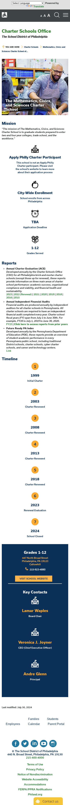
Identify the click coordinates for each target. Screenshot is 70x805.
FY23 (9, 324)
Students (52, 718)
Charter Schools (31, 47)
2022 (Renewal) (23, 294)
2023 (9, 294)
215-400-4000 (35, 757)
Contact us (50, 801)
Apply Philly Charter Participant (35, 157)
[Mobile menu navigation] (65, 15)
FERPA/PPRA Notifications (35, 789)
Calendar (34, 723)
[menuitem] (12, 719)
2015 (17, 297)
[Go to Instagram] (53, 742)
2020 (44, 294)
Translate (38, 6)
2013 (35, 453)
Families (33, 718)
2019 (51, 294)
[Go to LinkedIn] (34, 742)
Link (8, 350)
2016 (9, 297)
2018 (59, 294)
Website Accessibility (35, 779)
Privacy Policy (35, 769)
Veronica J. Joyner (35, 642)
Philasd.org (35, 794)
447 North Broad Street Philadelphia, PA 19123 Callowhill (35, 561)
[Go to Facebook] (15, 742)
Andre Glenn (35, 674)
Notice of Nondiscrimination (35, 774)
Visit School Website (34, 578)
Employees (13, 723)
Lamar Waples (35, 610)
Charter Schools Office (26, 31)
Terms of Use (35, 764)
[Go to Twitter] (25, 742)
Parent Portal (56, 723)
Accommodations (35, 784)
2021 (36, 294)
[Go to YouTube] (43, 742)
